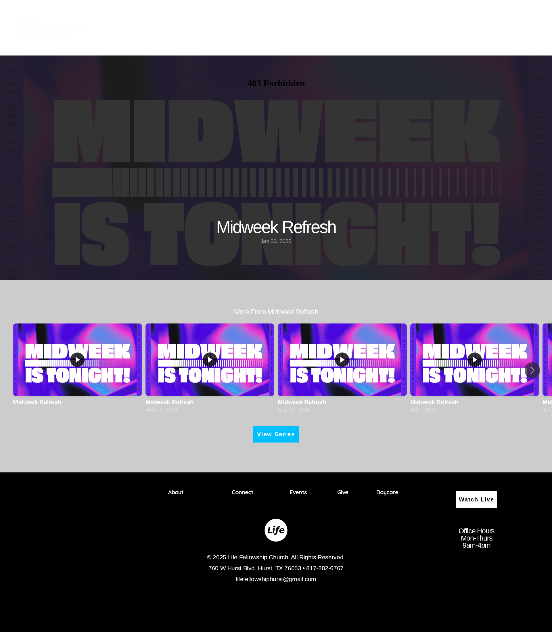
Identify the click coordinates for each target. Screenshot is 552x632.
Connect (386, 27)
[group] (77, 370)
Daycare (457, 27)
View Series (276, 434)
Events (413, 27)
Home (335, 27)
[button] (532, 370)
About (358, 27)
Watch (482, 27)
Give (434, 27)
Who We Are (516, 27)
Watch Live (476, 499)
